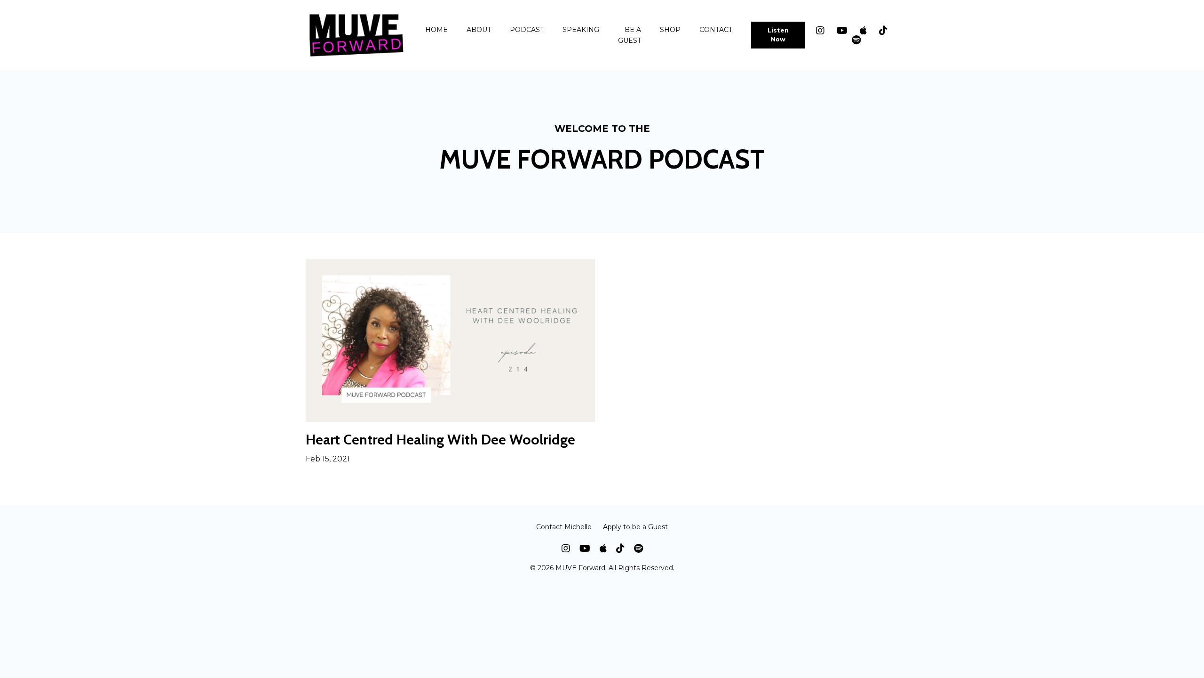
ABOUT (479, 29)
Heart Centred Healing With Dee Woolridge (440, 439)
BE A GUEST (629, 34)
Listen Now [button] (778, 35)
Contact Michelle (564, 527)
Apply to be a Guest (635, 527)
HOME (436, 29)
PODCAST (527, 29)
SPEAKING (580, 29)
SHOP (670, 29)
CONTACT (715, 29)
